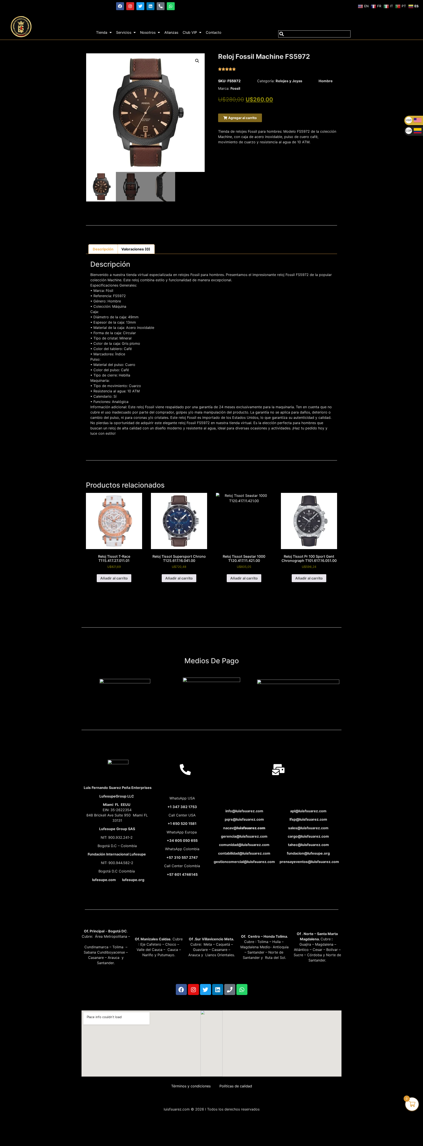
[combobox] (314, 33)
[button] (197, 61)
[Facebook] (120, 6)
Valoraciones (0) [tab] (135, 249)
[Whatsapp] (171, 6)
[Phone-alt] (161, 6)
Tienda (101, 32)
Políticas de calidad (235, 1086)
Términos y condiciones (191, 1086)
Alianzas (171, 32)
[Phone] (229, 989)
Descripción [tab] (103, 249)
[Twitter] (140, 6)
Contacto (213, 32)
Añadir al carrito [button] (114, 578)
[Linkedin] (150, 6)
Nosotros (148, 32)
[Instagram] (130, 6)
